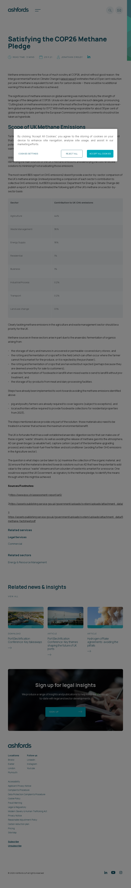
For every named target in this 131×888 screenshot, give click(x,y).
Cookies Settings (28, 153)
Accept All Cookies (100, 153)
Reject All (72, 153)
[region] (65, 145)
